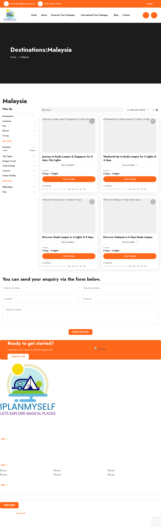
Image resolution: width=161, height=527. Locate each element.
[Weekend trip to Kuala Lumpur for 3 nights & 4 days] (129, 135)
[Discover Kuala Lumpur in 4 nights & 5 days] (68, 215)
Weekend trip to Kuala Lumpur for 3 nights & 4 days (129, 158)
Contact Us (18, 356)
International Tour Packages (94, 15)
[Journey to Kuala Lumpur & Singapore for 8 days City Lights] (68, 135)
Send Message (80, 331)
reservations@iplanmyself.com (22, 3)
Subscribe (9, 505)
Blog (116, 15)
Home (34, 15)
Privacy (3, 519)
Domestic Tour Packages (63, 15)
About (44, 15)
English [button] (150, 3)
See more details (67, 165)
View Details (69, 179)
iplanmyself (20, 513)
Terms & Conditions (18, 519)
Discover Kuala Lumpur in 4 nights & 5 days (68, 237)
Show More (7, 140)
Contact (126, 15)
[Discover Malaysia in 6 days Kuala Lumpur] (129, 215)
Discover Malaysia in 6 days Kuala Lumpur (128, 237)
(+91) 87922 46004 (52, 3)
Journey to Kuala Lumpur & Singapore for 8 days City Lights (67, 158)
